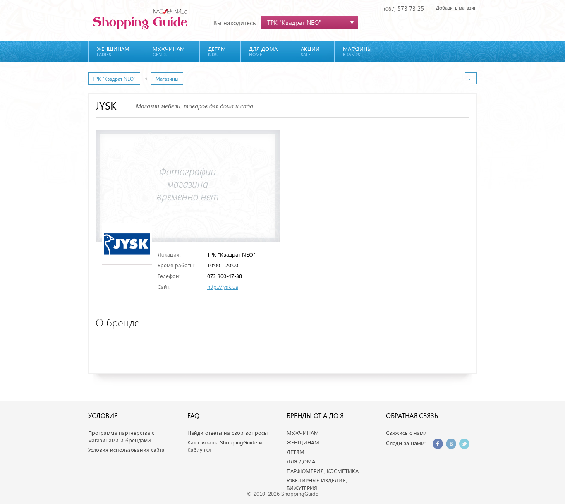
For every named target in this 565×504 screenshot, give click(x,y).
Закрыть (471, 78)
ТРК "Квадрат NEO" (114, 78)
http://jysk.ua (222, 286)
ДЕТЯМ (295, 452)
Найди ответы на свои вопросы (227, 433)
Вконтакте (451, 444)
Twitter (464, 444)
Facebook (438, 444)
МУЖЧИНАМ (303, 433)
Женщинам (113, 51)
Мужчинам (169, 51)
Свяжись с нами (406, 433)
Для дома (263, 51)
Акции (310, 51)
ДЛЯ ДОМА (301, 461)
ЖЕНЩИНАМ (303, 442)
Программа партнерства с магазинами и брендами (121, 436)
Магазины (357, 51)
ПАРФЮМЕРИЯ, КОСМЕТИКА (323, 471)
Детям (217, 51)
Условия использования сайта (126, 450)
